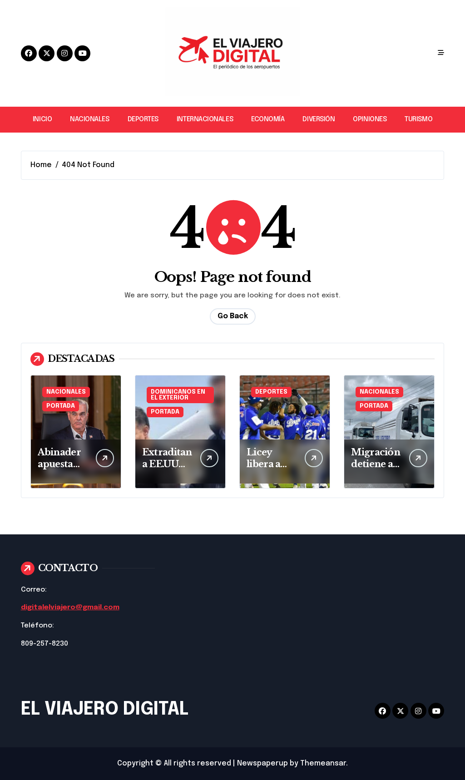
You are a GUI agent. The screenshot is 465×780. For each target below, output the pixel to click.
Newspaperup (262, 763)
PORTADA (60, 406)
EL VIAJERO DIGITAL (104, 709)
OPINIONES (369, 119)
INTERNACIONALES (205, 119)
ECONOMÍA (267, 119)
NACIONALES (89, 119)
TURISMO (418, 119)
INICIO (42, 119)
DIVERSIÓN (318, 119)
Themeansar (323, 763)
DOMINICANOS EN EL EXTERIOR (178, 395)
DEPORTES (143, 119)
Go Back (233, 316)
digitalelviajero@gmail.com (70, 607)
